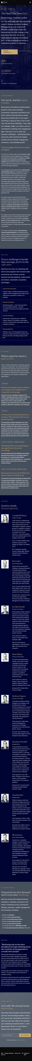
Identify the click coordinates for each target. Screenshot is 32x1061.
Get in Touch (25, 1035)
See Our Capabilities (7, 52)
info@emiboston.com (20, 1040)
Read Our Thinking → (24, 52)
